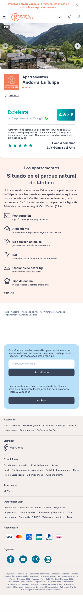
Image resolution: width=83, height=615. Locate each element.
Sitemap (15, 425)
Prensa (47, 507)
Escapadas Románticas (50, 576)
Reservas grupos (31, 425)
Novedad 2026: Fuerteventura (61, 581)
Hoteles (9, 587)
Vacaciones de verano (35, 587)
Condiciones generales (16, 465)
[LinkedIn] (48, 560)
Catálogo (61, 425)
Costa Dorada (19, 576)
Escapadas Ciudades (60, 574)
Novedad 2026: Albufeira (18, 584)
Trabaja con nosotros (53, 517)
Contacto (48, 425)
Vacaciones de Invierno (39, 574)
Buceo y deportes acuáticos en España (57, 584)
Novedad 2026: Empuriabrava (33, 581)
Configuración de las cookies (27, 470)
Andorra (34, 584)
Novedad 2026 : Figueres (28, 579)
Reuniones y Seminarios (51, 512)
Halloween (18, 587)
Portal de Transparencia (58, 470)
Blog (69, 517)
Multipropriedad (27, 512)
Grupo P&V (10, 507)
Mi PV (7, 491)
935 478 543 (16, 447)
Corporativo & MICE (29, 517)
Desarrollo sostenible (30, 507)
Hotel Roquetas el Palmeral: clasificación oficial (41, 589)
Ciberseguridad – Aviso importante (45, 475)
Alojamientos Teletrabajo (16, 574)
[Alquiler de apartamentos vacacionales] (22, 17)
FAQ (6, 425)
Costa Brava (32, 576)
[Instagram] (36, 559)
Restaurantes (27, 430)
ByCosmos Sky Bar (46, 430)
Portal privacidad (40, 465)
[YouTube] (23, 559)
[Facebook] (10, 559)
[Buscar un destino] (60, 17)
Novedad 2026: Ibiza (49, 579)
